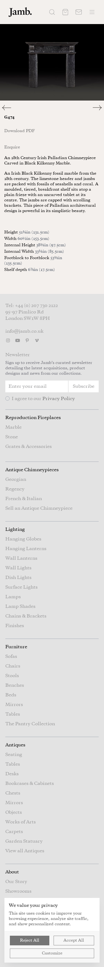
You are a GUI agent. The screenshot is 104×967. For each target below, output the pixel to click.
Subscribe (83, 386)
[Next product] (98, 107)
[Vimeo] (36, 340)
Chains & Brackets (25, 616)
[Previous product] (26, 107)
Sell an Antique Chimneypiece (39, 508)
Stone (11, 437)
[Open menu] (92, 12)
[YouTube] (17, 340)
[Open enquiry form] (78, 12)
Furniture (16, 646)
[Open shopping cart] (65, 12)
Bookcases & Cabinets (29, 783)
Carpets (14, 831)
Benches (14, 685)
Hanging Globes (23, 539)
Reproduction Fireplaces (33, 417)
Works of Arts (20, 822)
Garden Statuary (24, 841)
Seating (13, 754)
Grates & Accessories (28, 446)
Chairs (12, 666)
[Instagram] (8, 340)
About (12, 872)
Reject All (29, 940)
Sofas (11, 656)
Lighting (15, 529)
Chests (12, 793)
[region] (52, 62)
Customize (52, 953)
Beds (10, 695)
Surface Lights (21, 587)
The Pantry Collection (30, 724)
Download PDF (19, 131)
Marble (13, 427)
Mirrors (14, 704)
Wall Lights (18, 568)
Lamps (13, 596)
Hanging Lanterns (25, 548)
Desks (12, 774)
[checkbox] (7, 398)
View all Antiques (24, 851)
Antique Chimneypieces (32, 469)
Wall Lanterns (21, 558)
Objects (13, 812)
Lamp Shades (20, 606)
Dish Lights (18, 577)
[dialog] (52, 930)
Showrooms (18, 891)
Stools (12, 675)
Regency (15, 489)
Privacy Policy (58, 398)
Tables (12, 714)
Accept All (73, 940)
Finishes (14, 625)
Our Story (16, 881)
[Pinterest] (27, 340)
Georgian (15, 479)
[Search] (52, 12)
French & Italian (23, 498)
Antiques (15, 745)
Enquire (12, 147)
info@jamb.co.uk (24, 331)
